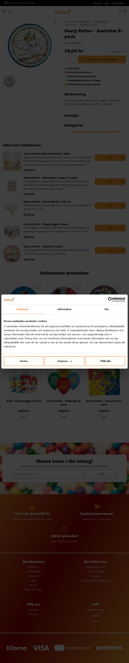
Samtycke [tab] (22, 309)
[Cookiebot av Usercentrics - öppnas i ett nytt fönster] (110, 299)
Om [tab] (106, 309)
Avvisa (24, 361)
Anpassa (62, 361)
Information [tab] (64, 309)
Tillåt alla (105, 361)
